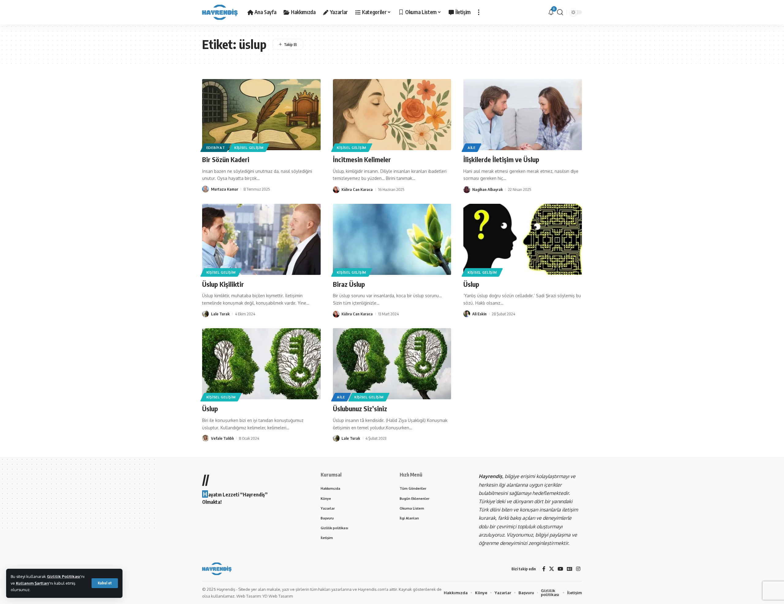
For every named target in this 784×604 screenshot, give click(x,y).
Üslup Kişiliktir (223, 284)
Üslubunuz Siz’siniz (360, 408)
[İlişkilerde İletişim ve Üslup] (522, 114)
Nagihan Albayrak (487, 189)
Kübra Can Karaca (357, 189)
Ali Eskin (479, 313)
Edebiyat (215, 147)
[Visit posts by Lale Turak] (205, 313)
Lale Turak (220, 313)
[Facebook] (544, 569)
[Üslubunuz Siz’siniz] (392, 363)
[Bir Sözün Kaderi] (261, 114)
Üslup (471, 284)
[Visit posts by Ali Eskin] (466, 313)
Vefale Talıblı (222, 438)
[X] (552, 569)
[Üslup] (522, 239)
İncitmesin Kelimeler (362, 159)
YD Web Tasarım (277, 596)
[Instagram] (578, 569)
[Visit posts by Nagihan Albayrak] (466, 189)
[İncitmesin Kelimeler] (392, 114)
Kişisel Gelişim (249, 147)
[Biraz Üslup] (392, 239)
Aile (472, 147)
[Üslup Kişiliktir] (261, 239)
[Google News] (569, 569)
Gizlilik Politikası (63, 576)
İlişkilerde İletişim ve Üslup (501, 159)
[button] (105, 583)
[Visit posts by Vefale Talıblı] (205, 438)
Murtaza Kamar (224, 189)
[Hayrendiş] (220, 12)
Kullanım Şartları (32, 583)
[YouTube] (560, 569)
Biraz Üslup (349, 284)
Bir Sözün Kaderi (225, 159)
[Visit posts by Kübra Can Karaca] (336, 189)
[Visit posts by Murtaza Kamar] (205, 189)
